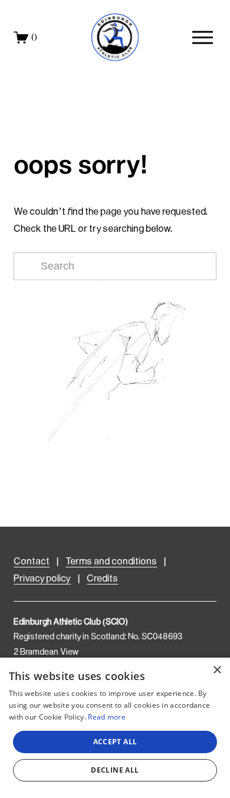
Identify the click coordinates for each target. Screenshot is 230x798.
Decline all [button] (115, 770)
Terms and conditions (111, 561)
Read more (107, 717)
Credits (102, 578)
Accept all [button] (115, 742)
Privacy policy (42, 578)
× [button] (216, 670)
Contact (32, 561)
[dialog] (115, 728)
